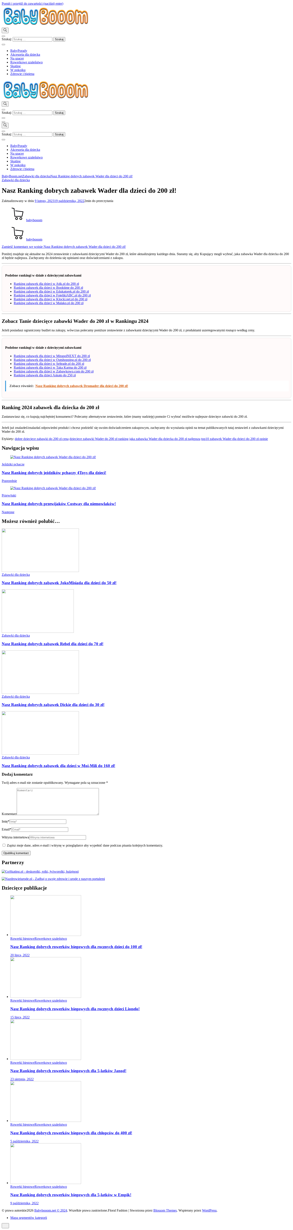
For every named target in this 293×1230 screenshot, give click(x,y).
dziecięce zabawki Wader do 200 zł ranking (98, 439)
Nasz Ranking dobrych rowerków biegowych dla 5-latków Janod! (68, 1070)
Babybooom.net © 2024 (50, 1210)
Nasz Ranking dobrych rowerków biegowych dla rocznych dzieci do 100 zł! (76, 946)
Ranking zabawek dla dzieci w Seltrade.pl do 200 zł (49, 363)
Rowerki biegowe (22, 938)
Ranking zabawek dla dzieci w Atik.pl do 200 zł (46, 284)
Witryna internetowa (15, 837)
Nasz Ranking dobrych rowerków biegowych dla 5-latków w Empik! (70, 1195)
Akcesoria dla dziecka (25, 54)
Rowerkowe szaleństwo (26, 62)
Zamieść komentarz (64, 246)
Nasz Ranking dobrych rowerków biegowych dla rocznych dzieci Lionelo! (75, 1009)
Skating (15, 66)
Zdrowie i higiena (22, 74)
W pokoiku (18, 70)
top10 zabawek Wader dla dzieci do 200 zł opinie (234, 439)
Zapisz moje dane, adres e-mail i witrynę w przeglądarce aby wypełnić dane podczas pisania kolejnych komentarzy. (85, 845)
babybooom (34, 220)
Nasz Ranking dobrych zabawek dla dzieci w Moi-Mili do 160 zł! (58, 765)
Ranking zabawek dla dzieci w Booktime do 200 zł (48, 287)
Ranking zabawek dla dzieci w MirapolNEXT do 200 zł (52, 356)
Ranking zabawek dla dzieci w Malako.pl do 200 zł (48, 303)
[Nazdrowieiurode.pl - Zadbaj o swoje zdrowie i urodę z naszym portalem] (53, 879)
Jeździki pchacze (13, 464)
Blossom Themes (165, 1210)
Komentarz (9, 814)
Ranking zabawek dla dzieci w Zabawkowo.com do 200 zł (54, 371)
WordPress (209, 1210)
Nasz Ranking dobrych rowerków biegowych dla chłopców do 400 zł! (71, 1133)
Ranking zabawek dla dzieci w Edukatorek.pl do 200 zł (51, 291)
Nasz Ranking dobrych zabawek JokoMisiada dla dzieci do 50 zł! (59, 583)
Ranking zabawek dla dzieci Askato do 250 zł (45, 375)
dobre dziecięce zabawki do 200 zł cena (42, 439)
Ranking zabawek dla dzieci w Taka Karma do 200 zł (50, 367)
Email (6, 829)
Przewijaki (9, 495)
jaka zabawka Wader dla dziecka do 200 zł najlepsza (164, 439)
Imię (5, 821)
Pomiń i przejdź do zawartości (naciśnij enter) (32, 3)
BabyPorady (18, 50)
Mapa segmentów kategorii (28, 1218)
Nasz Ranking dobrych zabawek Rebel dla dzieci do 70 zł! (52, 644)
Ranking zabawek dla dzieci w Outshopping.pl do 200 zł (52, 360)
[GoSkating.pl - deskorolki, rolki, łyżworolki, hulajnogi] (40, 871)
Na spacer (17, 58)
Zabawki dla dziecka (16, 180)
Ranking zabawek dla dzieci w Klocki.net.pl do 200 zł (50, 299)
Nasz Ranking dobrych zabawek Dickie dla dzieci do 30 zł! (53, 704)
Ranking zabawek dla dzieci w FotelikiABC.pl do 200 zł (52, 295)
